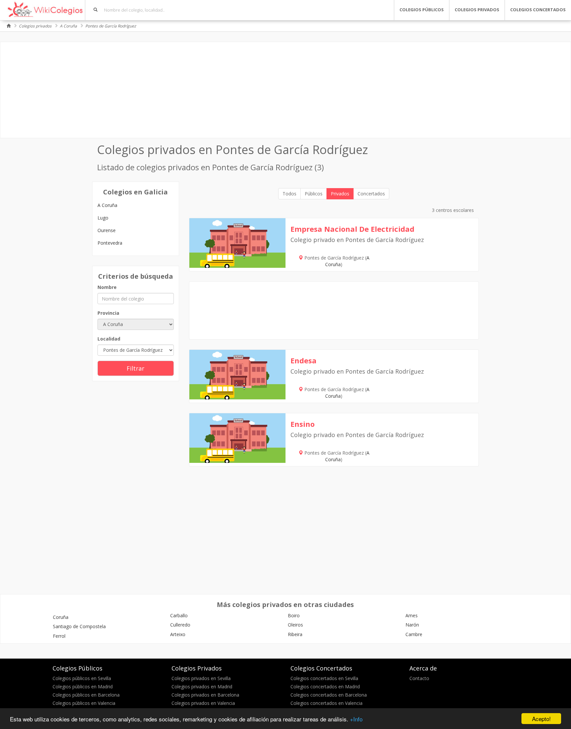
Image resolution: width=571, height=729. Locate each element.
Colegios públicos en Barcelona (86, 695)
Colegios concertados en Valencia (326, 703)
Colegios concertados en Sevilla (324, 678)
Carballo (179, 615)
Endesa (303, 360)
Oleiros (295, 625)
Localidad (108, 339)
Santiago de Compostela (79, 626)
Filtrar (135, 368)
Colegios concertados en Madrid (325, 686)
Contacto (419, 678)
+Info (356, 719)
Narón (412, 625)
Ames (411, 615)
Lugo (102, 218)
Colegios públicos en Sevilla (82, 678)
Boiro (294, 615)
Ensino (302, 424)
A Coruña (68, 26)
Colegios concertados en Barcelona (328, 695)
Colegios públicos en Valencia (84, 703)
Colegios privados (35, 26)
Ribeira (295, 634)
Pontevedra (109, 243)
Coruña (60, 617)
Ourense (106, 230)
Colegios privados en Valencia (203, 703)
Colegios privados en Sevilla (201, 678)
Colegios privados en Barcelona (205, 695)
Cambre (413, 634)
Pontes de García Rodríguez (110, 26)
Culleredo (180, 625)
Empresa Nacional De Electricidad (352, 229)
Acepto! (541, 718)
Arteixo (177, 634)
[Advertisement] (285, 90)
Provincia (108, 313)
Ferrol (59, 636)
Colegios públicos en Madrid (83, 686)
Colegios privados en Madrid (201, 686)
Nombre (107, 287)
